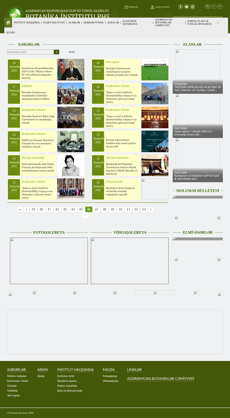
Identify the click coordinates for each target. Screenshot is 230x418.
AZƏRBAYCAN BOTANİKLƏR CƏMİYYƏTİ (163, 22)
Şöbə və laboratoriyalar (69, 391)
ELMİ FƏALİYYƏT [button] (54, 22)
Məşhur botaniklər (67, 386)
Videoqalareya (110, 381)
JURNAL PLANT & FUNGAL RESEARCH (199, 22)
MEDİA (109, 370)
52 (136, 209)
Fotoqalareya (110, 376)
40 (41, 209)
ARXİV (42, 370)
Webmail (133, 7)
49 (112, 209)
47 (96, 209)
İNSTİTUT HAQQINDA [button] (27, 22)
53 (144, 209)
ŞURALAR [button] (113, 22)
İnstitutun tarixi (65, 376)
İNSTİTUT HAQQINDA (75, 370)
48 (104, 209)
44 (73, 209)
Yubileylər (12, 391)
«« (20, 209)
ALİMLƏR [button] (74, 22)
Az (207, 6)
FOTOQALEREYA (49, 232)
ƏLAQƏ (10, 32)
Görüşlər (12, 386)
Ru (220, 6)
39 (33, 209)
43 (65, 209)
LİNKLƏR (134, 370)
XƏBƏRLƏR (29, 44)
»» (85, 215)
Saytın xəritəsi (162, 7)
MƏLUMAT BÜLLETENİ (197, 190)
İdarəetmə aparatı (67, 381)
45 (81, 209)
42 (57, 209)
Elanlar (41, 376)
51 (128, 209)
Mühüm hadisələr (16, 376)
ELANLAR (192, 44)
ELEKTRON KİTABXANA (130, 22)
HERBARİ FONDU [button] (94, 22)
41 (49, 209)
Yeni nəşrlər (13, 395)
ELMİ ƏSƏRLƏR (198, 232)
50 (120, 209)
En (214, 6)
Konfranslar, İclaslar (17, 381)
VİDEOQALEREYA (129, 232)
